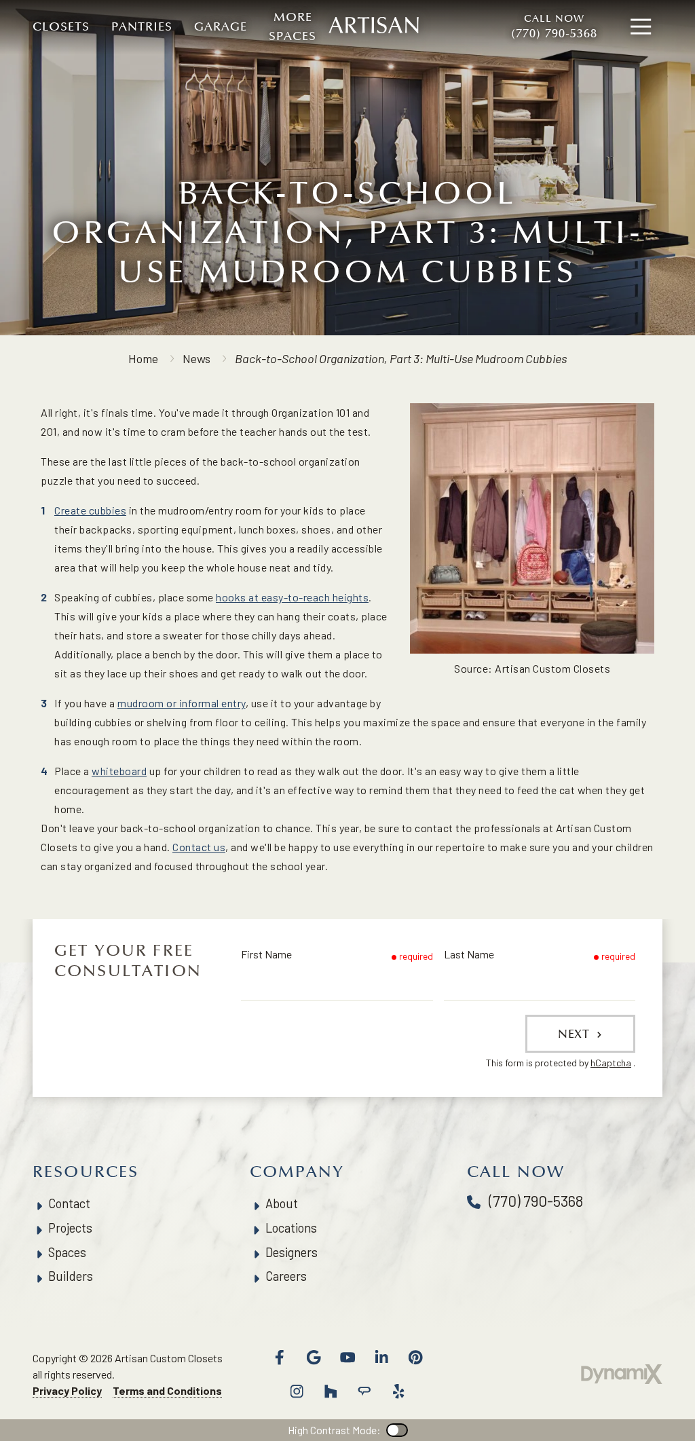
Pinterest (415, 1357)
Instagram (297, 1391)
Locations (291, 1227)
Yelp (398, 1391)
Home (143, 358)
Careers (286, 1276)
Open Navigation (640, 27)
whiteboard (119, 770)
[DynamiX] (621, 1374)
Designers (291, 1252)
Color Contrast (397, 1430)
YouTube (347, 1357)
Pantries (141, 26)
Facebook (280, 1357)
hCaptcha (610, 1062)
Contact (69, 1203)
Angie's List (364, 1391)
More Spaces (292, 26)
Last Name (469, 954)
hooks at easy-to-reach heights (292, 597)
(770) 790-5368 (554, 26)
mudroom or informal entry (181, 702)
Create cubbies (90, 510)
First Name (266, 954)
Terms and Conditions (167, 1390)
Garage (220, 26)
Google (314, 1357)
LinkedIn (381, 1357)
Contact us (198, 846)
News (196, 358)
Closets (61, 26)
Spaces (67, 1252)
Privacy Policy (67, 1390)
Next (575, 1033)
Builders (70, 1276)
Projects (70, 1227)
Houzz (331, 1391)
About (281, 1203)
